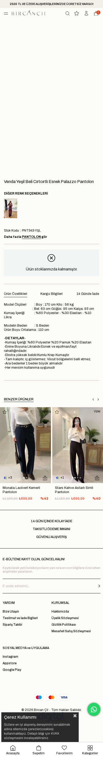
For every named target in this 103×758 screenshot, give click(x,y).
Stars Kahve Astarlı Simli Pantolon (74, 490)
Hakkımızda (60, 611)
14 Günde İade (88, 294)
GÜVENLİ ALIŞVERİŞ (51, 537)
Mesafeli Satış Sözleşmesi (71, 631)
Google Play (12, 670)
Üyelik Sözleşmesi (65, 618)
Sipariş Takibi (12, 624)
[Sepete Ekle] (45, 477)
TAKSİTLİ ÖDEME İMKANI (51, 529)
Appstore (10, 663)
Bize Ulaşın (11, 611)
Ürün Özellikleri (15, 294)
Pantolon (31, 237)
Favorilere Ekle (5, 412)
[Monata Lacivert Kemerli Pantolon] (25, 445)
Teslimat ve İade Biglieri (20, 618)
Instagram (10, 656)
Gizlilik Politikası (64, 624)
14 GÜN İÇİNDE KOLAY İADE (51, 521)
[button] (24, 477)
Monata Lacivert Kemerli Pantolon (21, 490)
